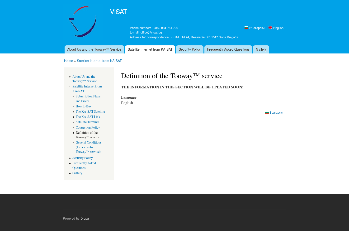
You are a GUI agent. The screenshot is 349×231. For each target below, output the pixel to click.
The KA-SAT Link (88, 116)
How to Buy (84, 106)
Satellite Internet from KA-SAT (150, 49)
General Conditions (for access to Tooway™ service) (88, 147)
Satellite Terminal (87, 122)
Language (129, 97)
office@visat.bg (151, 32)
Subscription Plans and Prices (88, 98)
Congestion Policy (88, 127)
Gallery (261, 49)
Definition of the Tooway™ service (87, 134)
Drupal (85, 218)
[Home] (83, 22)
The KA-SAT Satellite (90, 111)
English (277, 27)
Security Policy (190, 49)
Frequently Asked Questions (228, 49)
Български (256, 27)
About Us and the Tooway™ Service (94, 49)
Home (68, 60)
